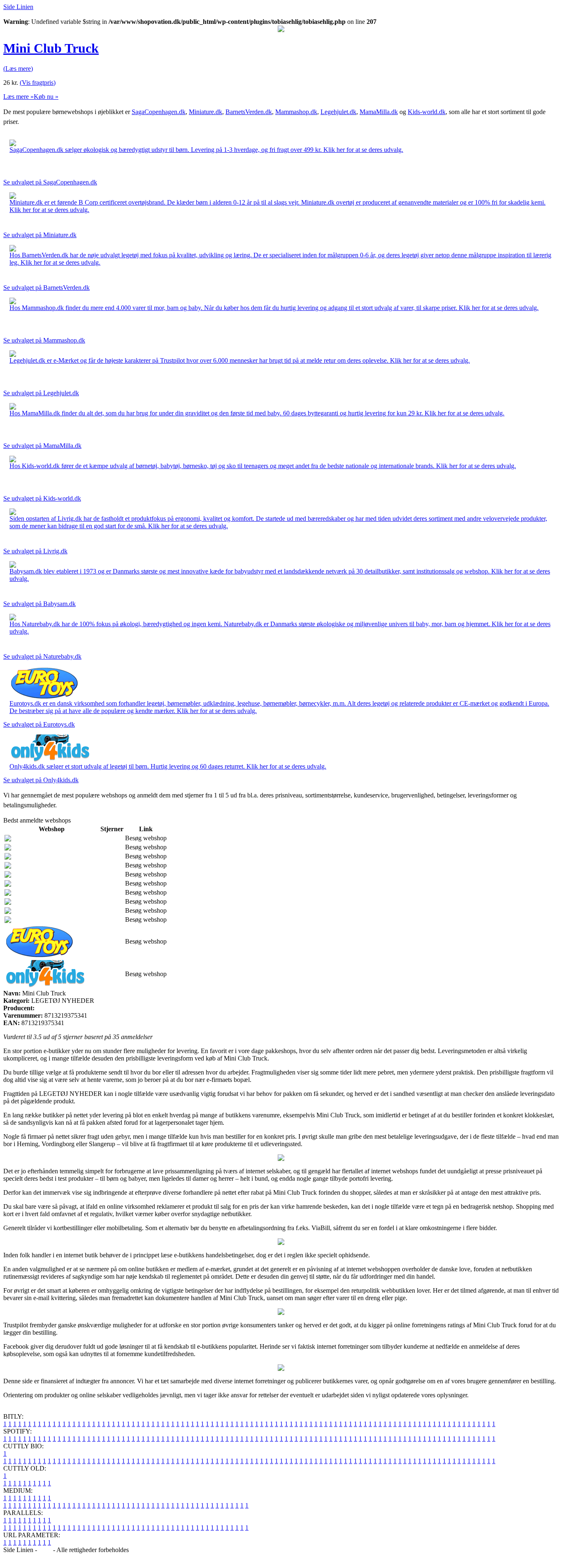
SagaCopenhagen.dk (159, 111)
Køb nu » (46, 96)
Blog (45, 1549)
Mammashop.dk (296, 111)
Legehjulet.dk (338, 111)
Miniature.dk (205, 111)
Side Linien (18, 6)
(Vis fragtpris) (38, 82)
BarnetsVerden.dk (248, 111)
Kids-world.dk (427, 111)
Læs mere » (18, 96)
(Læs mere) (18, 68)
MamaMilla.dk (379, 111)
